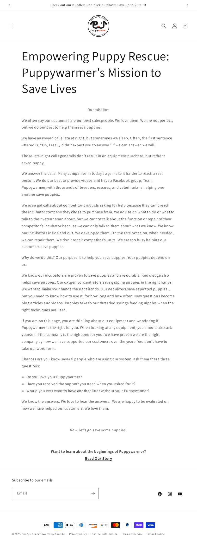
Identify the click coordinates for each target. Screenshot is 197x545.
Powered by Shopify (52, 534)
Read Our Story (98, 458)
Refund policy (156, 534)
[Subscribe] (93, 493)
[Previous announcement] (9, 5)
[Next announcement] (187, 5)
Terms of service (133, 534)
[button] (10, 26)
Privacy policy (78, 534)
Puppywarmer (30, 534)
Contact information (105, 534)
